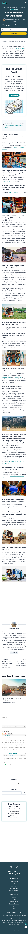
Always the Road (20, 48)
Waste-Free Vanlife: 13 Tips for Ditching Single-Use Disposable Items (7, 663)
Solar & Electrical (15, 809)
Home (14, 897)
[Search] (24, 792)
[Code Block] (14, 726)
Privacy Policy (14, 901)
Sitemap (14, 906)
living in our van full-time (14, 192)
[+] (18, 726)
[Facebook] (14, 867)
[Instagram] (11, 867)
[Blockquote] (12, 726)
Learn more (18, 42)
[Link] (15, 726)
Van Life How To (14, 888)
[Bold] (3, 726)
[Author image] (4, 19)
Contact (14, 908)
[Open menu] (25, 3)
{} (16, 726)
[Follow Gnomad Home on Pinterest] (16, 652)
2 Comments (14, 21)
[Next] (24, 692)
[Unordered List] (10, 726)
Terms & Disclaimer (14, 904)
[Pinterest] (17, 867)
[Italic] (4, 726)
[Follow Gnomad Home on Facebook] (11, 652)
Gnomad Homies (14, 9)
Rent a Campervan (14, 890)
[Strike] (7, 726)
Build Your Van (14, 806)
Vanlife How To (14, 813)
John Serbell (9, 753)
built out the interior (9, 181)
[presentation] (14, 687)
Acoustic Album (18, 377)
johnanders (7, 735)
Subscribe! (14, 33)
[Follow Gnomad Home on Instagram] (14, 652)
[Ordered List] (9, 726)
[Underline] (6, 726)
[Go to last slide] (4, 692)
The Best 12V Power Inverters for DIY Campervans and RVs (20, 662)
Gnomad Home (10, 19)
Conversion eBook (6, 377)
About (14, 899)
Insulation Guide (14, 811)
